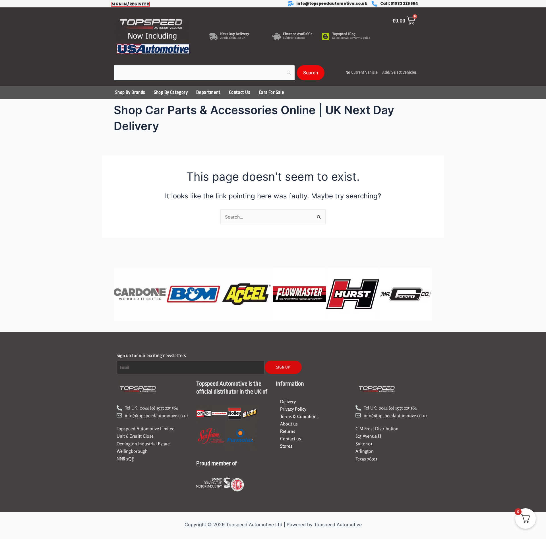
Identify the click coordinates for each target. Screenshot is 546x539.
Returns (287, 431)
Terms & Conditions (299, 416)
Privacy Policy (293, 409)
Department (208, 92)
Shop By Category (171, 92)
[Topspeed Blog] (325, 36)
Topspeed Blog (343, 33)
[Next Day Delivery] (213, 36)
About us (289, 424)
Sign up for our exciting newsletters (151, 355)
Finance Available (297, 33)
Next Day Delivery (234, 33)
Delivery (288, 401)
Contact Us (239, 92)
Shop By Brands (130, 92)
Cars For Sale (271, 92)
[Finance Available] (276, 36)
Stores (286, 446)
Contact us (290, 438)
